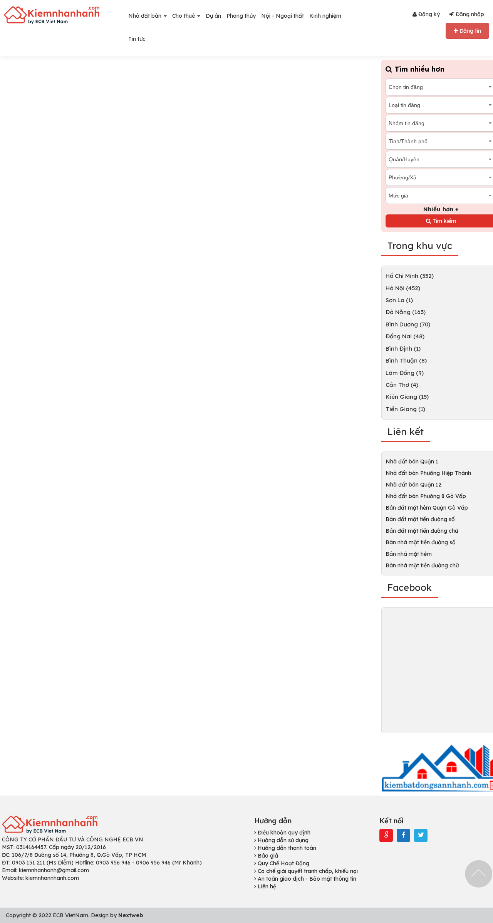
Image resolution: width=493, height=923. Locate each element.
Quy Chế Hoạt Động (282, 863)
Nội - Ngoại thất (282, 15)
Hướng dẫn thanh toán (286, 847)
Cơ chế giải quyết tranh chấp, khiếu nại (307, 871)
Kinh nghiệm (325, 15)
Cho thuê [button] (184, 15)
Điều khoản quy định (283, 832)
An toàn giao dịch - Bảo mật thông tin (306, 878)
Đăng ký (428, 14)
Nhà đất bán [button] (145, 15)
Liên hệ (266, 886)
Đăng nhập (469, 14)
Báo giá (267, 855)
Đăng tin (469, 30)
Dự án (213, 15)
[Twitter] (421, 835)
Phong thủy (241, 15)
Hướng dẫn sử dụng (282, 840)
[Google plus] (386, 835)
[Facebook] (404, 835)
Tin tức (137, 38)
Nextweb (130, 915)
